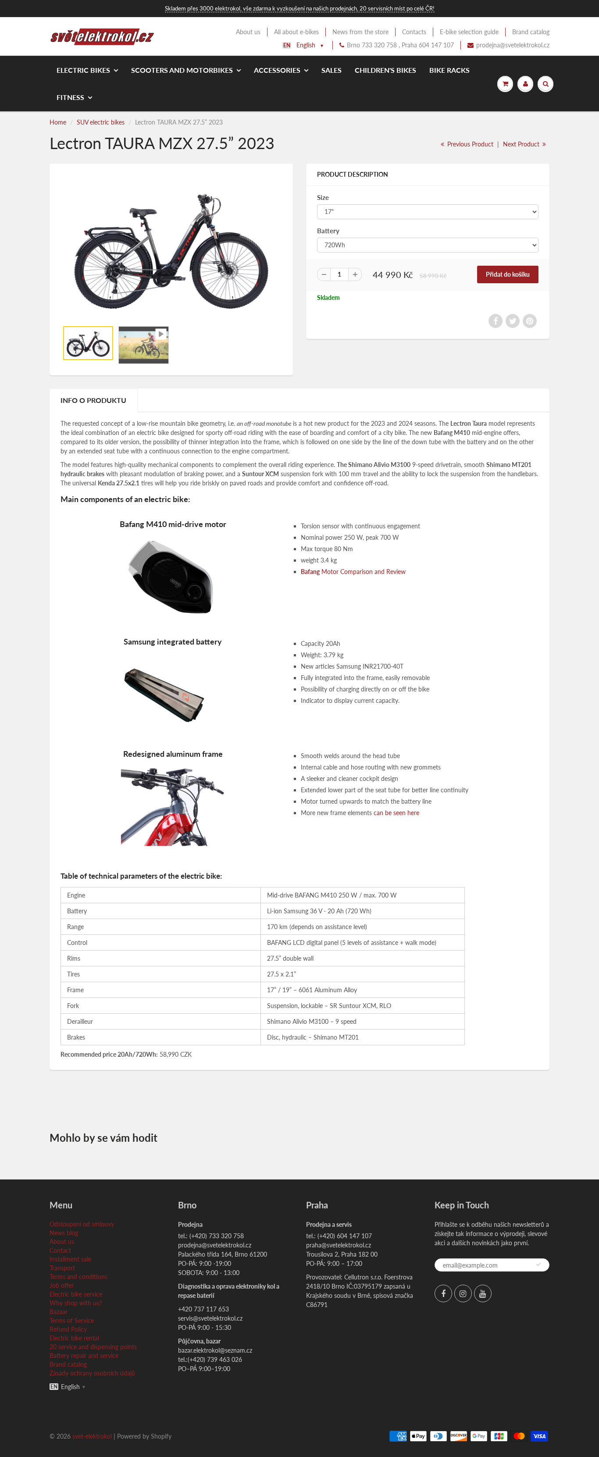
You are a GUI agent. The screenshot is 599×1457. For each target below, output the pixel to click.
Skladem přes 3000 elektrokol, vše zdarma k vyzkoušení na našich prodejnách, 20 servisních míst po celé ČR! (300, 8)
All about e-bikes (296, 32)
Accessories (277, 70)
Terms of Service (72, 1320)
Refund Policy (68, 1329)
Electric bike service (76, 1294)
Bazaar (59, 1311)
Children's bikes (385, 70)
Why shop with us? (76, 1303)
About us (248, 32)
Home (58, 122)
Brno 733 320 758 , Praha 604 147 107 (400, 45)
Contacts (414, 32)
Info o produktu (93, 400)
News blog (64, 1232)
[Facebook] (443, 1293)
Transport (62, 1268)
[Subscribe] (538, 1265)
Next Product (522, 144)
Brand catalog (530, 32)
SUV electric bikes (101, 122)
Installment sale (70, 1259)
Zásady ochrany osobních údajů (92, 1373)
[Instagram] (463, 1293)
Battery (328, 231)
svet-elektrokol (92, 1436)
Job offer (62, 1285)
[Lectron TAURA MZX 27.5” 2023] (171, 247)
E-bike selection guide (469, 32)
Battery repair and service (84, 1355)
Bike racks (449, 70)
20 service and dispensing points (93, 1346)
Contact (60, 1250)
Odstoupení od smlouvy (82, 1224)
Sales (331, 70)
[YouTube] (483, 1293)
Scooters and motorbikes (182, 70)
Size (323, 197)
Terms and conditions (78, 1276)
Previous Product (469, 144)
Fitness (70, 97)
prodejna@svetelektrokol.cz (512, 45)
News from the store (360, 32)
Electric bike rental (74, 1338)
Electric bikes (83, 70)
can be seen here (396, 812)
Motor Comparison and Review (353, 571)
